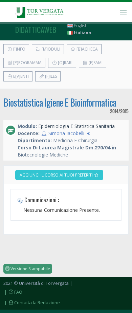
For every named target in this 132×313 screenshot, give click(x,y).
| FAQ (12, 292)
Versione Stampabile (29, 269)
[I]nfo (18, 49)
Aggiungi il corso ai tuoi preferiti (57, 175)
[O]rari (64, 63)
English (80, 26)
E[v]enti (20, 76)
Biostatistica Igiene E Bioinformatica (59, 102)
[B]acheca (86, 49)
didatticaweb (35, 29)
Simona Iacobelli (66, 133)
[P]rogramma (27, 63)
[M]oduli (50, 49)
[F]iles (50, 76)
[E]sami (95, 63)
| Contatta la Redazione (31, 302)
